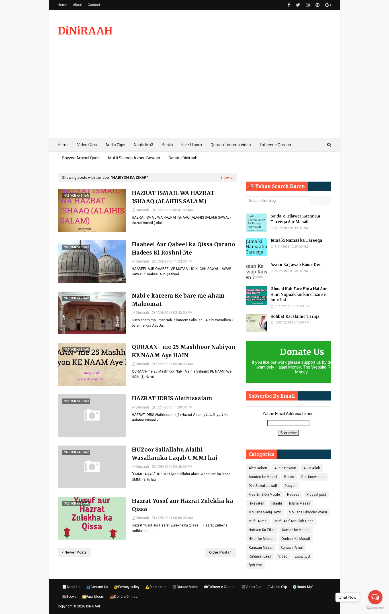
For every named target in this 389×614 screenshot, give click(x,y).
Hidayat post (316, 495)
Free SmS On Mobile (264, 495)
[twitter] (298, 5)
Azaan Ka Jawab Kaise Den (296, 264)
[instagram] (307, 5)
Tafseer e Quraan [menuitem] (275, 145)
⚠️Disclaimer (156, 587)
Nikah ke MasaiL (261, 539)
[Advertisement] (194, 95)
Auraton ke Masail (263, 477)
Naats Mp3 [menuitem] (143, 145)
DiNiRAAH (85, 31)
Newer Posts (75, 552)
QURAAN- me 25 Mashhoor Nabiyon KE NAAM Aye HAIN (184, 351)
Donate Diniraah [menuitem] (183, 158)
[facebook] (289, 5)
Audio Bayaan (285, 468)
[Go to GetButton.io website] (375, 608)
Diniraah (142, 210)
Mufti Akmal (258, 521)
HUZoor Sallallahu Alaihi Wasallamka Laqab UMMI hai (174, 453)
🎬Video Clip (251, 587)
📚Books (69, 597)
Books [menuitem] (167, 145)
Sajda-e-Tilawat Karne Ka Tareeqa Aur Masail (295, 219)
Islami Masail (299, 503)
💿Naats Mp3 (303, 587)
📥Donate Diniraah (125, 597)
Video (282, 556)
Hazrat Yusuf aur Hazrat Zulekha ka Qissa (182, 505)
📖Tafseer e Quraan (220, 587)
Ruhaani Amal (292, 548)
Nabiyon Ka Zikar (262, 530)
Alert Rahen (258, 468)
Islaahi (276, 503)
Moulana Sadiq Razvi (265, 512)
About (77, 5)
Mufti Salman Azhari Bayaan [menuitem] (134, 158)
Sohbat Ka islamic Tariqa (295, 316)
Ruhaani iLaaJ (260, 556)
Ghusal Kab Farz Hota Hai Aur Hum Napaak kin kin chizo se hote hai (299, 294)
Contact (94, 5)
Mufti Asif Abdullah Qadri (294, 521)
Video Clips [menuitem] (87, 145)
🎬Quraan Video (185, 587)
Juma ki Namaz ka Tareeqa (296, 240)
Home (62, 5)
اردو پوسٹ (302, 556)
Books (289, 477)
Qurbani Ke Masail (295, 539)
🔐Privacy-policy (127, 587)
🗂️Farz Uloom (93, 597)
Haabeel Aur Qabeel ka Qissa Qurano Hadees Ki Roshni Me (183, 248)
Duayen (290, 486)
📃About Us (71, 587)
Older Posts (219, 552)
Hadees (293, 495)
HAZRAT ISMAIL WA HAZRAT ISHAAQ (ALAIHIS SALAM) (173, 197)
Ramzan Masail (261, 548)
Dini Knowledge (313, 477)
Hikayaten (256, 503)
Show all (227, 177)
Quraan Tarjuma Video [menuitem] (230, 145)
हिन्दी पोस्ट (255, 565)
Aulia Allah (311, 468)
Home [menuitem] (63, 145)
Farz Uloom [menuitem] (191, 145)
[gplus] (327, 5)
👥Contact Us (97, 587)
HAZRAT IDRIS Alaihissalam (172, 398)
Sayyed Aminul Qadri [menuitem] (81, 158)
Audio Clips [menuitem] (115, 145)
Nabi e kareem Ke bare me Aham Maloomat (178, 299)
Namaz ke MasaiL (296, 530)
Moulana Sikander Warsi (308, 512)
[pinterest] (317, 5)
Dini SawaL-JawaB (263, 486)
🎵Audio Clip (277, 587)
